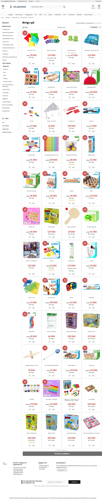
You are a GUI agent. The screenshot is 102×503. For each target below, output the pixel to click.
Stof (45, 14)
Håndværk (10, 14)
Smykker (50, 14)
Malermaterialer (19, 14)
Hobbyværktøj (58, 14)
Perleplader (79, 14)
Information (98, 1)
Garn (36, 14)
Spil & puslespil (97, 23)
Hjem (2, 17)
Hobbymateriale (28, 14)
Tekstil (40, 14)
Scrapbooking (71, 14)
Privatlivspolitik (43, 467)
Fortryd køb (42, 469)
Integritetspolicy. (64, 486)
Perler (64, 14)
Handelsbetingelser (44, 465)
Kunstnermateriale (88, 14)
